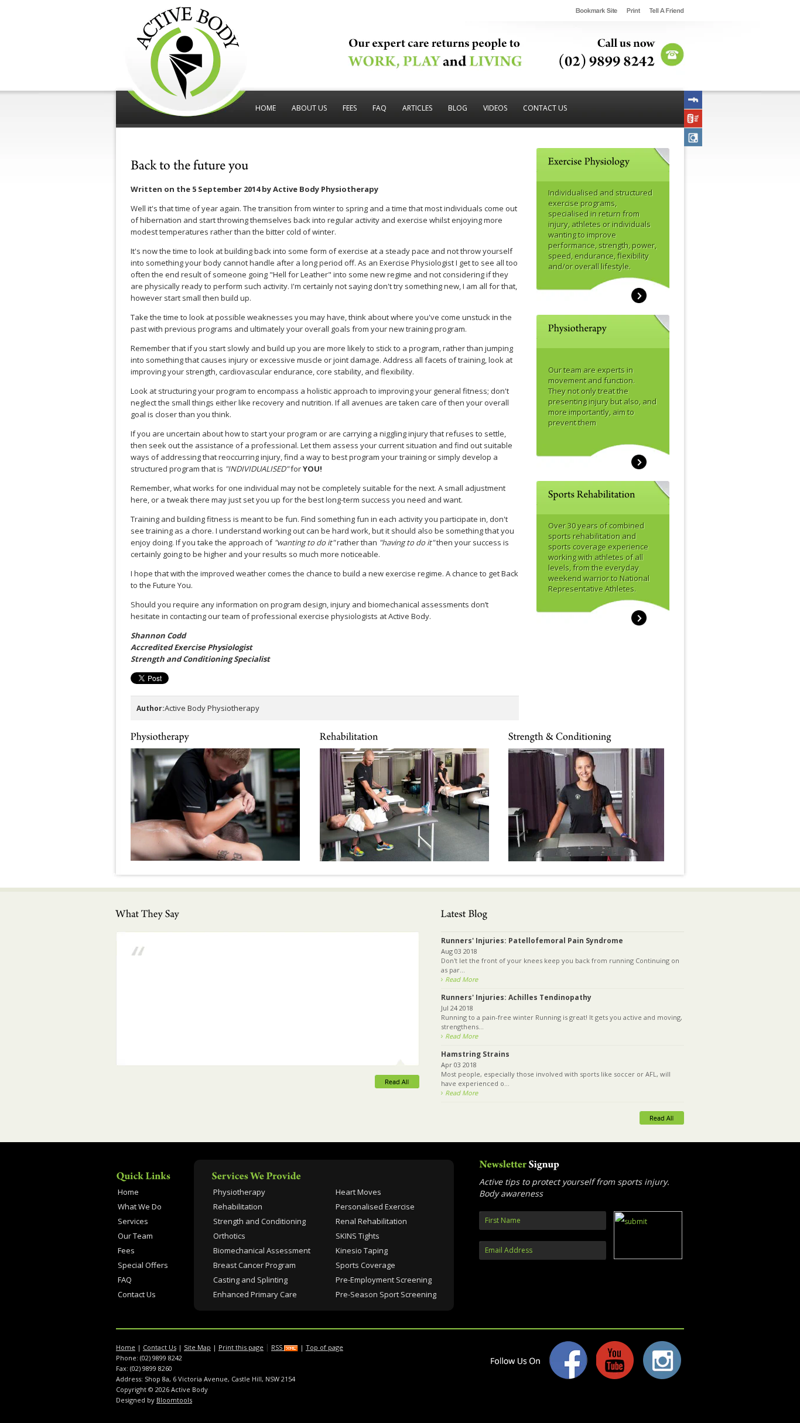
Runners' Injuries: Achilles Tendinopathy (516, 997)
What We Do (140, 1206)
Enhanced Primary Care (255, 1294)
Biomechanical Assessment (261, 1250)
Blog (457, 108)
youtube (693, 118)
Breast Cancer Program (254, 1265)
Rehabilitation (237, 1206)
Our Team (135, 1236)
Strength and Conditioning (259, 1221)
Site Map (197, 1347)
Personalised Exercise (375, 1206)
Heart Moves (358, 1192)
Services (133, 1221)
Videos (495, 108)
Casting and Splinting (250, 1280)
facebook (693, 100)
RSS (277, 1347)
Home (265, 108)
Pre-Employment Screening (384, 1280)
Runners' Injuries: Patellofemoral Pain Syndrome (532, 941)
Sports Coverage (365, 1265)
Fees (350, 108)
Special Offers (143, 1265)
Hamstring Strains (475, 1054)
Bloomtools (174, 1399)
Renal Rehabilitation (371, 1221)
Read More (461, 979)
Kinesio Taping (362, 1250)
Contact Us (545, 108)
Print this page (241, 1347)
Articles (417, 108)
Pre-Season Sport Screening (386, 1294)
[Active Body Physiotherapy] (187, 96)
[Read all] (267, 1077)
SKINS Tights (358, 1236)
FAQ (379, 108)
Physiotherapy (239, 1192)
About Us (309, 108)
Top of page (324, 1347)
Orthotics (229, 1236)
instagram (693, 137)
